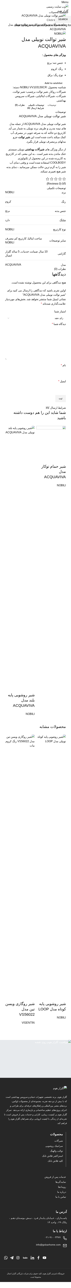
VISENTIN (28, 1022)
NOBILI (61, 485)
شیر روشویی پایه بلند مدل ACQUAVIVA (21, 700)
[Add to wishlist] (52, 459)
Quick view (61, 459)
